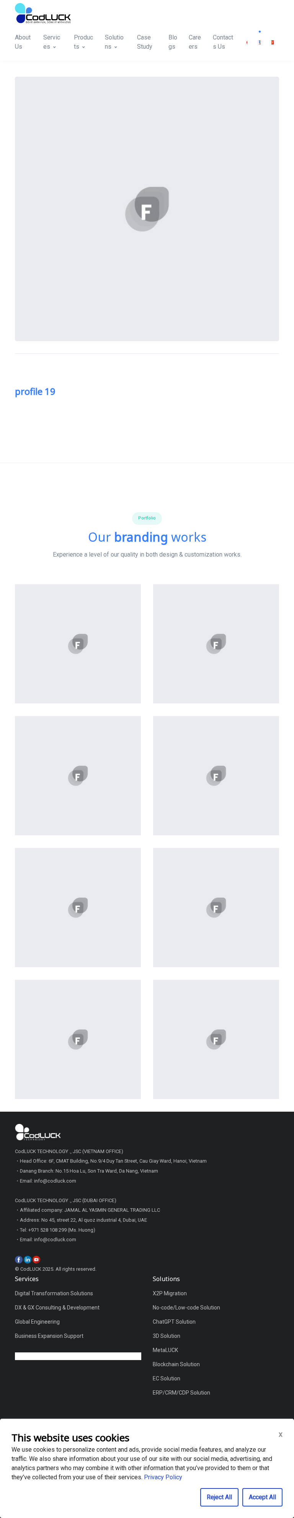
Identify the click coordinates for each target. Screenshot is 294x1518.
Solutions (114, 42)
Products (83, 42)
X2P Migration (170, 1293)
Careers (195, 42)
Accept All (262, 1497)
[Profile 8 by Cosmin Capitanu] (78, 644)
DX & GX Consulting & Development (57, 1307)
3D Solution (166, 1336)
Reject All (219, 1497)
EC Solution (166, 1378)
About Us (23, 42)
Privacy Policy (163, 1477)
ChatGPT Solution (174, 1322)
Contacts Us (223, 42)
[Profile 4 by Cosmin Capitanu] (216, 644)
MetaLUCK (165, 1350)
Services (51, 42)
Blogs (172, 42)
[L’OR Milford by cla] (78, 1039)
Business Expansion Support (49, 1336)
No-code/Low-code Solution (186, 1307)
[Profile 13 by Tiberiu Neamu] (216, 908)
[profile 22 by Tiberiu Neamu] (216, 776)
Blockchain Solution (176, 1364)
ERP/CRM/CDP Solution (181, 1393)
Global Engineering (37, 1322)
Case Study (144, 42)
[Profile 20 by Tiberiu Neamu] (78, 776)
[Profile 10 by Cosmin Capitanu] (78, 908)
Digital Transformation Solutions (54, 1293)
